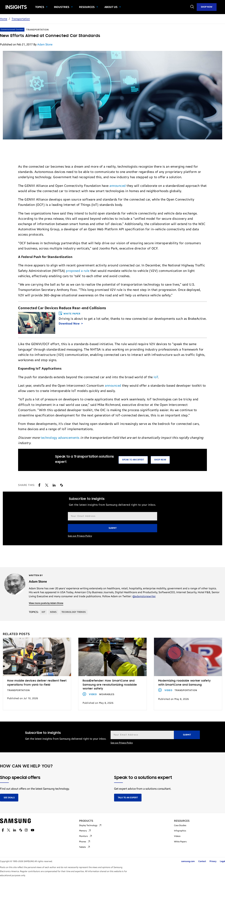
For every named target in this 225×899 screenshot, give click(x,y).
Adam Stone (44, 44)
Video (93, 694)
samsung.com (188, 861)
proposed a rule (77, 271)
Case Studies (180, 825)
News (53, 612)
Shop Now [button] (160, 460)
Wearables (106, 694)
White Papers (180, 841)
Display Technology (88, 825)
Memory (83, 830)
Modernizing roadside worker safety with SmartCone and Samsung (184, 682)
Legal (222, 861)
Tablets (82, 847)
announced (118, 186)
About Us (110, 7)
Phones (82, 841)
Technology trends (74, 612)
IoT (156, 377)
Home (3, 18)
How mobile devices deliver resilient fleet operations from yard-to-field (37, 682)
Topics (39, 7)
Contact (202, 861)
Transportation (21, 18)
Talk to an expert (128, 797)
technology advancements (60, 438)
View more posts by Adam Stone (46, 603)
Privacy (213, 861)
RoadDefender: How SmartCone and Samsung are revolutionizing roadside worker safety (110, 684)
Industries (61, 7)
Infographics (180, 830)
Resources (87, 7)
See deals (9, 797)
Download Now (69, 323)
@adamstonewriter (144, 596)
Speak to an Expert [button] (133, 460)
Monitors (83, 836)
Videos (177, 836)
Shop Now (206, 7)
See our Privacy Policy (80, 536)
